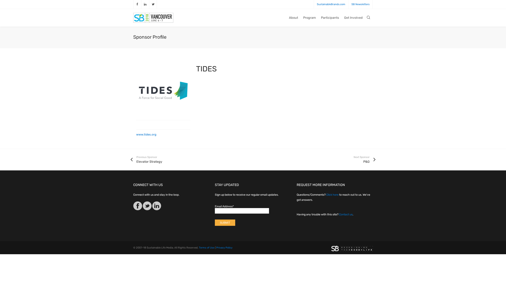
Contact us (346, 214)
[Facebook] (137, 206)
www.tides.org (146, 134)
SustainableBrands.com (331, 4)
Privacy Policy (224, 247)
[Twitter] (147, 206)
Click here (332, 194)
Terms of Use (206, 247)
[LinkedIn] (156, 206)
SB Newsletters (360, 4)
